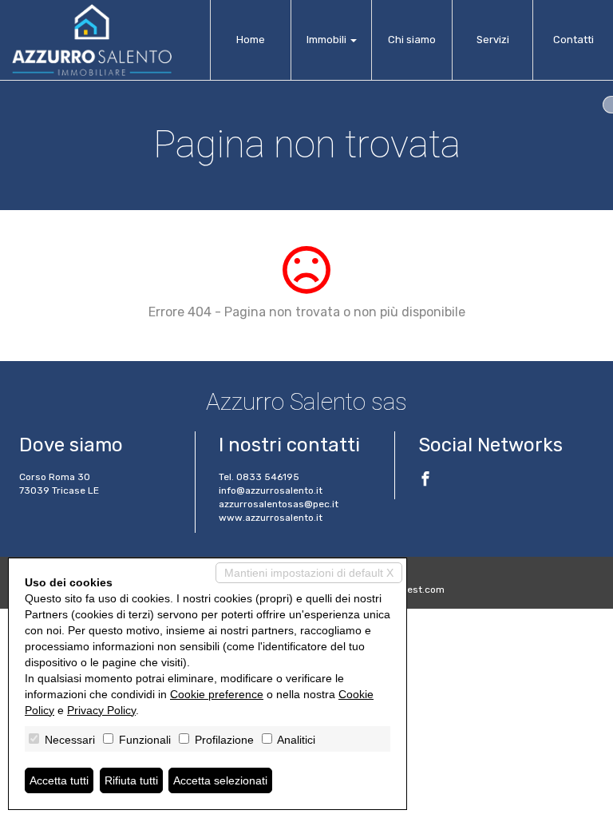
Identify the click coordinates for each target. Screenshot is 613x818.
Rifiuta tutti (131, 780)
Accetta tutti (59, 780)
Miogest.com (415, 589)
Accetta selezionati (220, 780)
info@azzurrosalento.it (270, 490)
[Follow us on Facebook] (425, 481)
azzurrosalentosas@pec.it (278, 504)
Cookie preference (216, 694)
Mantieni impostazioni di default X (309, 572)
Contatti (573, 40)
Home (250, 40)
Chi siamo (412, 40)
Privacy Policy (101, 710)
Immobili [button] (327, 40)
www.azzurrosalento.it (270, 517)
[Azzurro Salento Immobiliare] (92, 40)
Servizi (493, 40)
